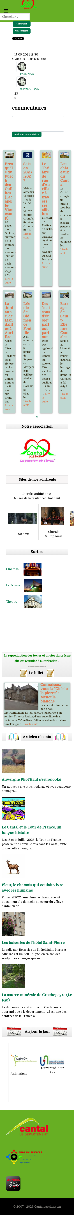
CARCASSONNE (30, 89)
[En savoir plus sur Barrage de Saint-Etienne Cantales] (64, 295)
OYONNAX (26, 74)
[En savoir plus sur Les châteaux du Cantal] (64, 155)
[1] (37, 417)
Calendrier (22, 24)
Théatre (15, 601)
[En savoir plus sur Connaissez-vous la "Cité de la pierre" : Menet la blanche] (21, 696)
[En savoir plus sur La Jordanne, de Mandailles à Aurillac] (9, 295)
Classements (21, 31)
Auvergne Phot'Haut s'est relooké (31, 779)
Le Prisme (15, 585)
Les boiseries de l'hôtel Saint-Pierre (33, 943)
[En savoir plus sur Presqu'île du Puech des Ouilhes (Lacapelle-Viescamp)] (9, 155)
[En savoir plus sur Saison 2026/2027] (27, 155)
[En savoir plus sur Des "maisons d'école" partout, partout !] (46, 295)
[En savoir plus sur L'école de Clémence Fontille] (27, 295)
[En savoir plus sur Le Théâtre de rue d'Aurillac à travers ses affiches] (46, 155)
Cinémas (15, 569)
